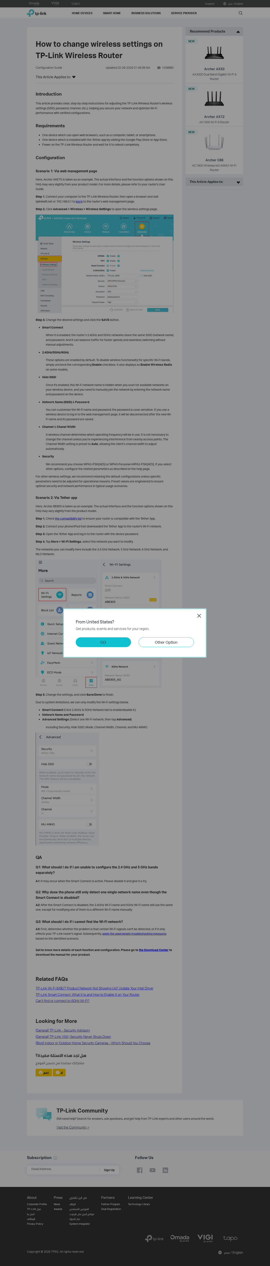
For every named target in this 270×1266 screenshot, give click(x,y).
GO (103, 642)
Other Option (166, 642)
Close (199, 615)
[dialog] (135, 633)
